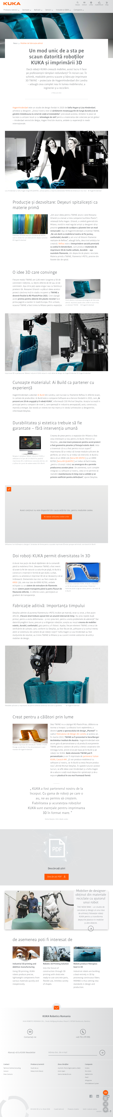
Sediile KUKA (89, 1074)
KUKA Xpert (61, 1071)
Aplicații (37, 10)
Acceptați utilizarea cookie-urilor (56, 517)
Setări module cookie (90, 1109)
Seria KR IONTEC (78, 458)
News (15, 43)
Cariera (87, 1068)
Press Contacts (8, 1074)
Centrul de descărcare (64, 1074)
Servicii (48, 10)
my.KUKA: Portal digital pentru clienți (69, 1068)
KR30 (15, 582)
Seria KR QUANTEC (65, 461)
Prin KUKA (88, 1071)
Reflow (61, 244)
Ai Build (41, 395)
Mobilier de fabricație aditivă (31, 43)
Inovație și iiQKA (62, 10)
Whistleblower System (92, 1083)
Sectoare (25, 10)
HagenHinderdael (20, 108)
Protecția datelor (73, 1109)
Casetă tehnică (59, 1109)
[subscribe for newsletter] (102, 1052)
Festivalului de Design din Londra (71, 734)
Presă (86, 1077)
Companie (78, 10)
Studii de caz (34, 1068)
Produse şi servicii (10, 10)
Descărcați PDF (54, 877)
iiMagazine (88, 1080)
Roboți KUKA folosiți (37, 1071)
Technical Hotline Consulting (12, 1068)
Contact (6, 1071)
